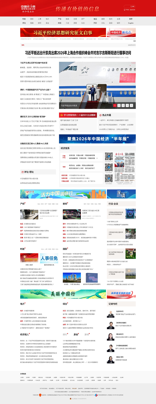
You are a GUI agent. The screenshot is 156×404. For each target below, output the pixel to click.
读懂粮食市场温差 (121, 360)
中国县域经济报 (90, 155)
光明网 (92, 377)
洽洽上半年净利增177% (52, 39)
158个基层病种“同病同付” (32, 227)
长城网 (51, 380)
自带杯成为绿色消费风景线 (30, 183)
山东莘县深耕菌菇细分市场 (71, 344)
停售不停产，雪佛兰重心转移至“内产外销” (120, 284)
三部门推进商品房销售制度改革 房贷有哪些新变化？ (37, 284)
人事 (39, 19)
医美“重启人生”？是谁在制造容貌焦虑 (36, 237)
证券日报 (72, 155)
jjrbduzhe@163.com (127, 183)
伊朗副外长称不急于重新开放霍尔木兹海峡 (35, 162)
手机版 (127, 9)
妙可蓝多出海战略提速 (38, 39)
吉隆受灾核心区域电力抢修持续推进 (75, 106)
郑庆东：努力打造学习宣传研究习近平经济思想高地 (36, 359)
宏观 (53, 249)
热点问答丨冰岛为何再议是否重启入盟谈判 (76, 266)
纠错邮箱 (114, 388)
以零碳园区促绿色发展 (68, 125)
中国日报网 (48, 377)
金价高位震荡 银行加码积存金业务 (78, 241)
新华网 (28, 377)
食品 (95, 19)
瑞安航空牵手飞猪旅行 (103, 39)
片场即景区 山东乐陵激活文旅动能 (35, 321)
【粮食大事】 (119, 357)
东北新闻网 (80, 380)
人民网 (21, 377)
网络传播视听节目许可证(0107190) (75, 395)
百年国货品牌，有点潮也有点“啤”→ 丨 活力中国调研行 (80, 362)
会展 (118, 19)
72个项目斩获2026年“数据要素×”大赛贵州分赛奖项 (79, 340)
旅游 (110, 23)
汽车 (95, 23)
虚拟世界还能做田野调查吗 (91, 284)
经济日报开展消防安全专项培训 (30, 350)
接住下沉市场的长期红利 (123, 325)
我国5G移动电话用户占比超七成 (117, 261)
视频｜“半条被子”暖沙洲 (69, 129)
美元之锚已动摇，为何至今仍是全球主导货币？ (37, 126)
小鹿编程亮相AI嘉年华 (25, 39)
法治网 (121, 377)
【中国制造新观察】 (121, 345)
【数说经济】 (119, 334)
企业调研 (130, 125)
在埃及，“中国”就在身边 (72, 284)
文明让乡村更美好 (122, 129)
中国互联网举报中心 (103, 395)
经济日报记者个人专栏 (76, 168)
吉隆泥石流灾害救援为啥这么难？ (31, 269)
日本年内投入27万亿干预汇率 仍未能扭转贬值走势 (38, 121)
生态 (83, 23)
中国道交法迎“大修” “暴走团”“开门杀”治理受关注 (36, 281)
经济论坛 (72, 165)
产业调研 (122, 125)
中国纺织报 (91, 158)
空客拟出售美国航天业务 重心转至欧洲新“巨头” (37, 108)
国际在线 (40, 377)
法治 (57, 249)
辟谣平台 (45, 380)
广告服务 (102, 388)
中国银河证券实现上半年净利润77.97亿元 (80, 227)
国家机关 (22, 380)
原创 (76, 334)
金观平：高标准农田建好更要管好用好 (34, 72)
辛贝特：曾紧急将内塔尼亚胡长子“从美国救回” (78, 260)
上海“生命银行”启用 (91, 39)
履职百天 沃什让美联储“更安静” (73, 257)
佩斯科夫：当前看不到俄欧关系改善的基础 (76, 263)
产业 (59, 19)
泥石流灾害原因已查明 (28, 148)
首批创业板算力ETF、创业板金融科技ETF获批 (82, 237)
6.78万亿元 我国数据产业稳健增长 (118, 224)
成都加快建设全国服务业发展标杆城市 (75, 356)
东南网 (99, 380)
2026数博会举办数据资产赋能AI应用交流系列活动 (79, 350)
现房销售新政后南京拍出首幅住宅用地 (36, 230)
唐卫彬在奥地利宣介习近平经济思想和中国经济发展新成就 (39, 362)
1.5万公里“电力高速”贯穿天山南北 (31, 314)
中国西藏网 (79, 377)
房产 (83, 19)
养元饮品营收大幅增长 (65, 39)
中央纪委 (38, 380)
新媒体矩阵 (132, 9)
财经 (39, 23)
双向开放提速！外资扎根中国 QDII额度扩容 (77, 254)
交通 (75, 19)
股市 (85, 204)
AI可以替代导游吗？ (30, 241)
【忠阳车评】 (119, 311)
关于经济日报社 (43, 388)
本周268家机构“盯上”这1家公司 (77, 224)
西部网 (93, 380)
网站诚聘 (74, 388)
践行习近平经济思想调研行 (108, 125)
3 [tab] (123, 105)
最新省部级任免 (49, 265)
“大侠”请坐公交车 (112, 221)
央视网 (55, 377)
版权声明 (80, 388)
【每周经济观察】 (121, 323)
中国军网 (99, 377)
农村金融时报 (73, 158)
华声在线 (111, 380)
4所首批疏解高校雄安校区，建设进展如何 (33, 317)
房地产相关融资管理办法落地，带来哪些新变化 (37, 130)
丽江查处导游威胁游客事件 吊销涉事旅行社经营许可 (37, 278)
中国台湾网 (70, 377)
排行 (65, 334)
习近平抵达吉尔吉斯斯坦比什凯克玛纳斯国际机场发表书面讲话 (48, 57)
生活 (64, 310)
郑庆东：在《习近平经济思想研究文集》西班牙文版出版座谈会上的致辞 (43, 340)
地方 (47, 19)
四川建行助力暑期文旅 (78, 39)
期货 (64, 241)
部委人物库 (29, 265)
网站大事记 (68, 388)
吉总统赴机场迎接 (76, 57)
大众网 (87, 380)
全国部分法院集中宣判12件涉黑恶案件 (32, 275)
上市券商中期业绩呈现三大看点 (79, 178)
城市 (118, 23)
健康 (103, 19)
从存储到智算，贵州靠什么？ (72, 321)
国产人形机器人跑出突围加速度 (125, 348)
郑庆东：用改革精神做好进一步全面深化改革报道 (36, 356)
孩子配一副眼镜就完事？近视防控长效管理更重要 (79, 314)
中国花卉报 (82, 158)
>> (97, 158)
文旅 (57, 204)
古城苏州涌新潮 (29, 310)
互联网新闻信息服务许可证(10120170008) (57, 395)
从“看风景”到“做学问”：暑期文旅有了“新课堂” (35, 328)
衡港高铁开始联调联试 (70, 347)
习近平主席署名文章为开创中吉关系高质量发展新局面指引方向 (103, 57)
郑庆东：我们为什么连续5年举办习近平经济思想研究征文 (38, 353)
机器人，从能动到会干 (114, 264)
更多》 (117, 380)
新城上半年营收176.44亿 (117, 39)
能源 (67, 19)
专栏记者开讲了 (90, 168)
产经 (22, 204)
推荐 (130, 19)
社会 (42, 249)
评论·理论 (29, 172)
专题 (126, 57)
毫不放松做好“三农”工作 (69, 120)
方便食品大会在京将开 (130, 39)
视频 (31, 23)
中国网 (34, 377)
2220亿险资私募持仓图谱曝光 (76, 234)
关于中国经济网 (60, 388)
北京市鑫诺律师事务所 (74, 391)
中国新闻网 (106, 377)
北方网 (57, 380)
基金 (47, 23)
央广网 (86, 377)
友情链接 (108, 388)
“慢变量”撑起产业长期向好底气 (125, 314)
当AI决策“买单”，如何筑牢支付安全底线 (120, 244)
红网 (105, 380)
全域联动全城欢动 (30, 224)
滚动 (86, 334)
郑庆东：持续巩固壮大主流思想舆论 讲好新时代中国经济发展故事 (41, 347)
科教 (49, 249)
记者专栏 (113, 304)
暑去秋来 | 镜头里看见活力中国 (73, 359)
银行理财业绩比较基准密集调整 (77, 230)
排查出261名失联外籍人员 (46, 148)
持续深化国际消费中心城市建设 (125, 337)
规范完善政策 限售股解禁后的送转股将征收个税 (37, 135)
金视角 (78, 165)
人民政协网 (114, 377)
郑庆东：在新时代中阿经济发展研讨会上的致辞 (35, 344)
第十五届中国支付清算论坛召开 (77, 324)
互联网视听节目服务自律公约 (91, 388)
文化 (103, 23)
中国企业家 (79, 155)
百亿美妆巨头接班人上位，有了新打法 (83, 181)
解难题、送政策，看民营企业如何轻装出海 (35, 67)
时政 (24, 19)
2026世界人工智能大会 (107, 129)
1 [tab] (114, 105)
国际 (31, 19)
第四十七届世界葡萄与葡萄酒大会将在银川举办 (78, 328)
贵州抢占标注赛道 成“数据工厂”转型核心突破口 (37, 94)
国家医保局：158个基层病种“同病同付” (32, 272)
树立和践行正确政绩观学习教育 (118, 120)
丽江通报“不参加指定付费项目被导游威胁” (35, 153)
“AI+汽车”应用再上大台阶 (115, 281)
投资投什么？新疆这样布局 (71, 353)
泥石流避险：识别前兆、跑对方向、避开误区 (81, 310)
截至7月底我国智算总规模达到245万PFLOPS (36, 77)
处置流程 (121, 395)
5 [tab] (131, 105)
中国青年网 (62, 377)
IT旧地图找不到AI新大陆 (29, 178)
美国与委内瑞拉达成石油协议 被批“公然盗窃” (36, 81)
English (130, 23)
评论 (24, 23)
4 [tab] (127, 105)
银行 (88, 204)
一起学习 (102, 120)
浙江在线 (72, 380)
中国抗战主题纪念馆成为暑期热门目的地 (33, 324)
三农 (67, 23)
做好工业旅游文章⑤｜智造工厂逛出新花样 (35, 99)
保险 (92, 204)
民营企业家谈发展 (87, 165)
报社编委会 (51, 388)
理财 (99, 204)
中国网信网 (30, 380)
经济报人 (24, 334)
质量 (75, 23)
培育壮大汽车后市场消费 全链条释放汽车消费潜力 (38, 104)
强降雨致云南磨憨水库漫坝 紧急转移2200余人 (36, 157)
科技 (59, 23)
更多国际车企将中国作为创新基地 (118, 241)
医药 (110, 19)
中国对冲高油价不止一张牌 (32, 234)
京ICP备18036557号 (89, 395)
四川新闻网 (64, 380)
